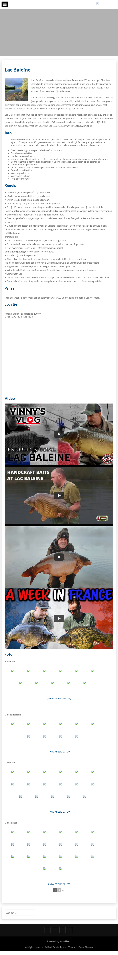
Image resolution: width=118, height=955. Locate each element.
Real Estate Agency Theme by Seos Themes (70, 947)
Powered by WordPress (59, 941)
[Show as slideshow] (59, 698)
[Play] (59, 434)
